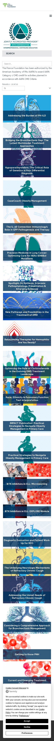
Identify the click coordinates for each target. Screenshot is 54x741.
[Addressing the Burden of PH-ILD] (27, 108)
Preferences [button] (24, 716)
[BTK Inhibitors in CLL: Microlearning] (27, 477)
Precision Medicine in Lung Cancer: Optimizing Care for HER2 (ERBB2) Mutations (27, 255)
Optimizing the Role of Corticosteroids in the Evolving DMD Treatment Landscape (27, 371)
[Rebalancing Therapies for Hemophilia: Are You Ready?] (27, 334)
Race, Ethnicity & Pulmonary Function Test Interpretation (27, 399)
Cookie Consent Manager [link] (16, 688)
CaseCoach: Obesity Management (27, 200)
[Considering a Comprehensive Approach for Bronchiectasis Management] (27, 620)
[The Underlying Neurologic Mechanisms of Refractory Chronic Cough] (27, 562)
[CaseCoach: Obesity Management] (27, 194)
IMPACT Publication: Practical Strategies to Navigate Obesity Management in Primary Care (27, 426)
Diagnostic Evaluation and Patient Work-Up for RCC (27, 542)
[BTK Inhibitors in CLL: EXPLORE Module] (27, 504)
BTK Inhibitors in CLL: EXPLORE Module (27, 511)
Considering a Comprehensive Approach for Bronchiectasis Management (27, 627)
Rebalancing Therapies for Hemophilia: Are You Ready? (27, 341)
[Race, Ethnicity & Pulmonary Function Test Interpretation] (27, 391)
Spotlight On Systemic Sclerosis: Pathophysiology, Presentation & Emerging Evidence (27, 286)
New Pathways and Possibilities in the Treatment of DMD (27, 313)
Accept (27, 721)
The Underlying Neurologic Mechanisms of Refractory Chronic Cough (27, 569)
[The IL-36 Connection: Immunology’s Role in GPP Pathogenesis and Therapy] (27, 221)
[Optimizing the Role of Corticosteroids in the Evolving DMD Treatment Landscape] (27, 364)
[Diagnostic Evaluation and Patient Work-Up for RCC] (27, 534)
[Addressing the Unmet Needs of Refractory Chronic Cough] (27, 589)
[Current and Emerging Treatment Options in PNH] (27, 675)
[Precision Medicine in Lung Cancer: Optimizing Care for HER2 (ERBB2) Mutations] (27, 248)
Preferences (27, 733)
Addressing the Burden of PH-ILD (27, 115)
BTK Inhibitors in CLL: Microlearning (27, 484)
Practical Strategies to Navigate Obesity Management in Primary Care (27, 456)
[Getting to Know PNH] (27, 647)
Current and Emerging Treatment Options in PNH (27, 682)
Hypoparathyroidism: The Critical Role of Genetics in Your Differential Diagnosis (27, 170)
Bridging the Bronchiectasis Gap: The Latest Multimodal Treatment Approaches (27, 143)
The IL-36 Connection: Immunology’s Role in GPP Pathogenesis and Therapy (27, 228)
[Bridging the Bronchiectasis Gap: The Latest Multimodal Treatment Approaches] (27, 136)
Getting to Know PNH (27, 654)
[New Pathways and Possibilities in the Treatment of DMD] (27, 306)
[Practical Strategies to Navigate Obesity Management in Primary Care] (27, 449)
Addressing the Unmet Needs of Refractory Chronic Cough (27, 596)
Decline (27, 727)
